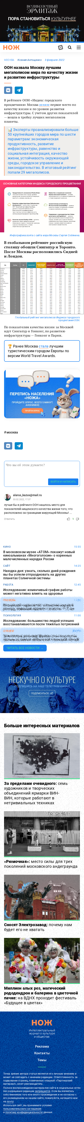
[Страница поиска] (70, 47)
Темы (42, 1060)
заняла (44, 105)
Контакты (42, 1053)
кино (7, 546)
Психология (12, 615)
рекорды (9, 600)
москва (9, 60)
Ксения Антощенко (29, 59)
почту (10, 1101)
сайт (6, 565)
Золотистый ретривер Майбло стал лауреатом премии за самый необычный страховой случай (41, 637)
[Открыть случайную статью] (60, 47)
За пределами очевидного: (36, 793)
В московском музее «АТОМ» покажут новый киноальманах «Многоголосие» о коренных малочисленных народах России (39, 555)
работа (8, 584)
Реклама (42, 1046)
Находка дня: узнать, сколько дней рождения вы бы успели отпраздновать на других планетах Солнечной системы (39, 574)
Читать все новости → (25, 648)
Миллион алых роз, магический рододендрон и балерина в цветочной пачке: (41, 995)
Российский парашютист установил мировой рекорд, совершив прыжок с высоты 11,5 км (38, 607)
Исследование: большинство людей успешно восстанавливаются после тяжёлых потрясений (41, 622)
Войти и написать (63, 481)
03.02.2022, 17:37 (22, 499)
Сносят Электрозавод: (38, 927)
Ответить (9, 519)
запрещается (42, 1091)
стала (44, 346)
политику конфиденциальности (24, 1112)
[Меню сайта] (79, 47)
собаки (8, 631)
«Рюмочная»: (41, 864)
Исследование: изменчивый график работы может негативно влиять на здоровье (37, 591)
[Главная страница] (11, 47)
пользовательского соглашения (22, 1108)
